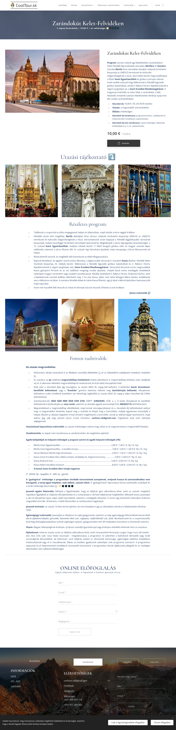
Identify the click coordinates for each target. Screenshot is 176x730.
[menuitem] (63, 5)
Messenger (69, 696)
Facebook (69, 685)
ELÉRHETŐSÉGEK (78, 673)
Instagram (69, 690)
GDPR (13, 676)
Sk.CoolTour (34, 660)
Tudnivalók (15, 686)
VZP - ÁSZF (15, 681)
